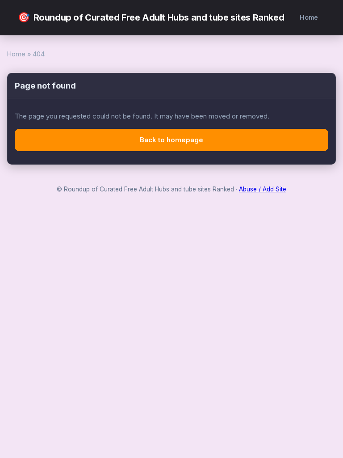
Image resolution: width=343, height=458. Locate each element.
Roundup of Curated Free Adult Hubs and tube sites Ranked (151, 17)
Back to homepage (171, 140)
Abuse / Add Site (262, 189)
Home (309, 17)
